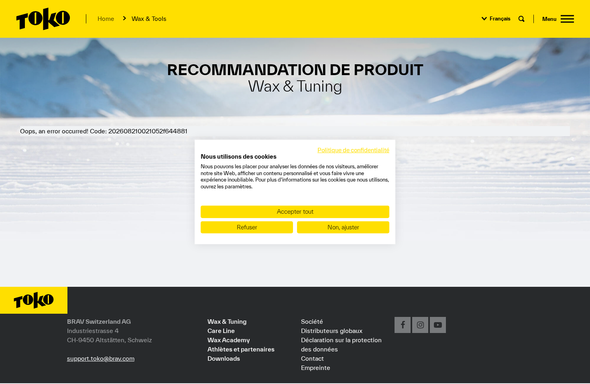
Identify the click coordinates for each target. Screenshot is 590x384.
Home (106, 18)
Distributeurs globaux (331, 330)
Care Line (221, 330)
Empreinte (315, 367)
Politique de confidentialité (353, 150)
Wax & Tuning (227, 321)
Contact (312, 358)
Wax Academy (229, 339)
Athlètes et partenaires (241, 349)
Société (312, 321)
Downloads (224, 358)
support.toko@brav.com (100, 358)
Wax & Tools (149, 18)
